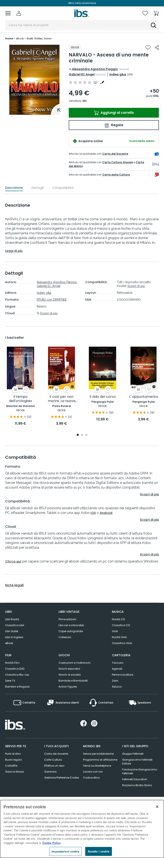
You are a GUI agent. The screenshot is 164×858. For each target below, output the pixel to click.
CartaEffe (11, 765)
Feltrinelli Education (134, 779)
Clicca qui (13, 561)
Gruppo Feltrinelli (133, 754)
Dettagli (37, 188)
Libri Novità (12, 619)
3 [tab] (86, 435)
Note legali (14, 585)
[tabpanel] (34, 80)
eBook (9, 643)
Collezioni (65, 637)
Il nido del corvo (102, 397)
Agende (117, 669)
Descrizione (14, 188)
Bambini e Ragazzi (17, 686)
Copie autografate (71, 631)
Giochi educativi (69, 669)
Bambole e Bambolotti (73, 680)
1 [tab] (34, 111)
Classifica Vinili (122, 643)
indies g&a (117, 74)
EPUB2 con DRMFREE (52, 299)
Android (106, 513)
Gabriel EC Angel (82, 74)
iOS (93, 513)
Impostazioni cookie (65, 851)
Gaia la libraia (14, 771)
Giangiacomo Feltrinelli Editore (137, 761)
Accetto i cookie (98, 851)
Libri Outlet (11, 631)
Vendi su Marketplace (97, 765)
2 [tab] (82, 435)
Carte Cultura (53, 759)
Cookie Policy (51, 843)
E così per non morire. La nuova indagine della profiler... (61, 399)
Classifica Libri (14, 625)
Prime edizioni (67, 619)
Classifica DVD (14, 669)
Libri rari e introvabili (71, 625)
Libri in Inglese (14, 637)
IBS (84, 101)
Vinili (115, 631)
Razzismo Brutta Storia (137, 785)
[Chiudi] (157, 806)
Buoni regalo (13, 759)
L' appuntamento (143, 397)
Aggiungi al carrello (117, 112)
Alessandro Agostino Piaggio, (57, 282)
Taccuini (117, 663)
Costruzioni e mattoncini (75, 663)
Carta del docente (56, 754)
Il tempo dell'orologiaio (20, 399)
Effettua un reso (54, 765)
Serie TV (10, 680)
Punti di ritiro (13, 754)
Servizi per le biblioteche (98, 754)
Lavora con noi (92, 771)
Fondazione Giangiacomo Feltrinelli (139, 771)
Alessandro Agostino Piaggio (95, 69)
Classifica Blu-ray (17, 674)
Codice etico (91, 777)
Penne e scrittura (122, 674)
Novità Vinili (119, 637)
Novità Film (12, 663)
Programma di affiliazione (100, 759)
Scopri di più (48, 313)
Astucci (117, 686)
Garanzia (50, 771)
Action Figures (68, 686)
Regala (116, 125)
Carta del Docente (115, 154)
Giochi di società (70, 674)
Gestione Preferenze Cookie (61, 777)
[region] (82, 829)
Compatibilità (63, 188)
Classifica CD (121, 625)
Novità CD (118, 619)
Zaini (115, 680)
